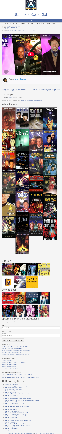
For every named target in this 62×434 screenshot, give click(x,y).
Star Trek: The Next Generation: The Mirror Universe (17, 425)
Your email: (4, 333)
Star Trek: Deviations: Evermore (12, 392)
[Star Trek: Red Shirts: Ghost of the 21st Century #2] (20, 316)
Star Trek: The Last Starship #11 (12, 395)
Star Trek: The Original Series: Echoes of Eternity (16, 412)
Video (15, 27)
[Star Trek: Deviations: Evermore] (8, 316)
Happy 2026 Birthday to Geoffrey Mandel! (12, 348)
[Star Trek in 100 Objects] (44, 275)
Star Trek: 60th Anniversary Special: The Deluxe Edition (18, 420)
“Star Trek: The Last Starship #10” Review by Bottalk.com (15, 354)
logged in (10, 97)
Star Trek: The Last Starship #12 (9, 364)
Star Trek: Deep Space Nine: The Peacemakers (16, 416)
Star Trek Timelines (9, 419)
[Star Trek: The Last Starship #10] (20, 275)
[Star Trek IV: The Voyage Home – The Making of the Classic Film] (8, 304)
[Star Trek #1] (44, 316)
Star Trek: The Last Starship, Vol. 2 (10, 368)
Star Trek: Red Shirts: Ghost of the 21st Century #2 (17, 394)
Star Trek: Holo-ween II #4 (11, 422)
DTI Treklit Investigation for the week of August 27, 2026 (15, 346)
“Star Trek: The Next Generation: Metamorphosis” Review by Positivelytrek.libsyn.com (46, 89)
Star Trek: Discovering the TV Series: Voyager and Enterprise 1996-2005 (22, 400)
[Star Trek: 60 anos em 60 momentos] (32, 287)
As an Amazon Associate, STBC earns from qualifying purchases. (17, 374)
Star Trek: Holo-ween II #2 (11, 408)
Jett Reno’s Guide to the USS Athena (13, 389)
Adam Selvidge (16, 26)
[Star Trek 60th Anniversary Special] (20, 304)
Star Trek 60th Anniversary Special (13, 387)
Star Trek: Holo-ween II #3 (11, 409)
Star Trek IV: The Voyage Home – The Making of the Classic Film (20, 386)
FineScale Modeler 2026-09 (11, 384)
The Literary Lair (8, 28)
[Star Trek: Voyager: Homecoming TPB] (32, 275)
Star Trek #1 (8, 397)
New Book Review (10, 27)
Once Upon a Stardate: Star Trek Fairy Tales (15, 430)
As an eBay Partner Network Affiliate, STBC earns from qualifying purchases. (20, 377)
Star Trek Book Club (31, 14)
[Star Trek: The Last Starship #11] (32, 316)
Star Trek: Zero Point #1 (7, 360)
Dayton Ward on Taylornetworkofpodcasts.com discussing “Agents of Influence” (14, 89)
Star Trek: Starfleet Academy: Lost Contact (15, 423)
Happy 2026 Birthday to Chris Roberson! (11, 352)
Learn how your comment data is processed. (32, 100)
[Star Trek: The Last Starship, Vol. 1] (44, 304)
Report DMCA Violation (48, 433)
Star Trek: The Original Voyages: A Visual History (16, 414)
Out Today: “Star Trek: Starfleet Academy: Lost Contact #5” (16, 350)
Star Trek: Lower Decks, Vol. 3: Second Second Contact (18, 398)
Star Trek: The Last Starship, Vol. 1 (13, 390)
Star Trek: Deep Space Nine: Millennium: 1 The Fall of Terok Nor (22, 30)
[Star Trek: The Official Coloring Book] (20, 287)
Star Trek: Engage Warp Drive (9, 366)
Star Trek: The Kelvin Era (11, 417)
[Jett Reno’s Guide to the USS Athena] (32, 304)
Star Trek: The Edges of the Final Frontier (14, 403)
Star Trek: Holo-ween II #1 (11, 401)
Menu (31, 20)
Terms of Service (30, 433)
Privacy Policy (38, 433)
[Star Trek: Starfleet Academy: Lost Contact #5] (8, 275)
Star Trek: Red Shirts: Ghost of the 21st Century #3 (14, 362)
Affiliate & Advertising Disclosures (16, 433)
